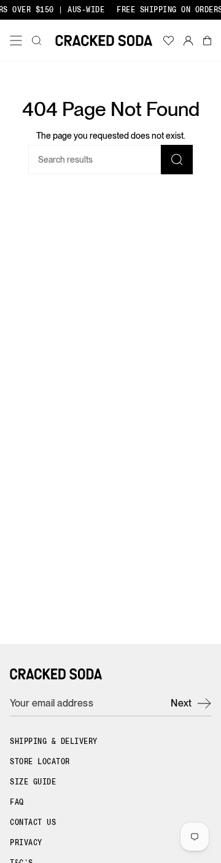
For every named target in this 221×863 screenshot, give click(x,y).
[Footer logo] (56, 673)
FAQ (17, 802)
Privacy (26, 842)
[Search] (177, 159)
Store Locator (40, 761)
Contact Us (33, 822)
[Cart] (207, 40)
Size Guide (33, 782)
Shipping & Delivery (54, 741)
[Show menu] (18, 40)
